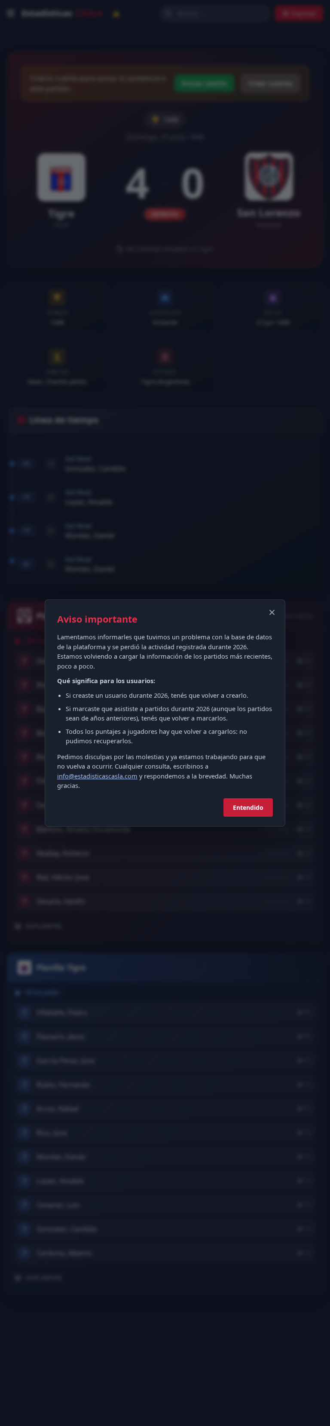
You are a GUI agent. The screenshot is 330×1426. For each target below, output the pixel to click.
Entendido (248, 807)
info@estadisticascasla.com (97, 776)
